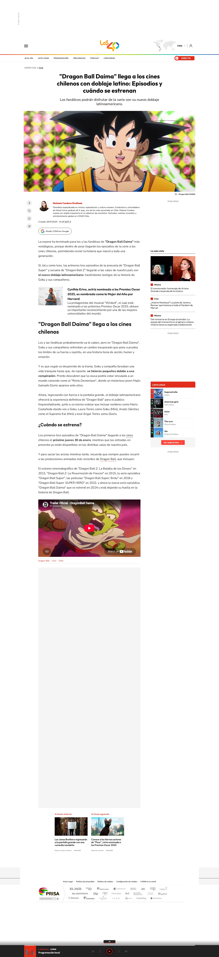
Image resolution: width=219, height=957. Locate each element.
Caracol (162, 889)
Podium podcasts (103, 897)
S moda (128, 897)
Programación (61, 58)
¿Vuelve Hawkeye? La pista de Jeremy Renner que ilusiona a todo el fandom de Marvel (172, 305)
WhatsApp (29, 218)
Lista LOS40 (43, 58)
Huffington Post (79, 893)
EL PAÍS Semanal (138, 893)
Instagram (97, 861)
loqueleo (141, 897)
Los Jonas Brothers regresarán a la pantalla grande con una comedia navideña (71, 842)
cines (129, 435)
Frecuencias (79, 58)
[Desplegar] (109, 941)
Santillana (103, 889)
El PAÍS (75, 889)
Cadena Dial (127, 893)
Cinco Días (116, 893)
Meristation (155, 897)
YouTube (103, 861)
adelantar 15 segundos (119, 951)
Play (109, 951)
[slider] (109, 945)
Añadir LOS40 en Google (57, 231)
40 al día (29, 58)
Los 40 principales (89, 889)
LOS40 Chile (109, 46)
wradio (104, 893)
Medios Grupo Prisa (49, 898)
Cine (41, 68)
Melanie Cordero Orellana (67, 203)
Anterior (93, 951)
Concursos (109, 58)
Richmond (74, 897)
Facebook (29, 203)
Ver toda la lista (171, 442)
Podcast (94, 58)
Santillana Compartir (119, 889)
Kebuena (160, 893)
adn (151, 889)
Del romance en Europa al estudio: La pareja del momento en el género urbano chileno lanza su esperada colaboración (172, 322)
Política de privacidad (85, 881)
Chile (179, 45)
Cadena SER (132, 889)
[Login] (191, 45)
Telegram (29, 226)
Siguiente (126, 951)
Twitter (29, 210)
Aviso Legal (68, 881)
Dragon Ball (108, 459)
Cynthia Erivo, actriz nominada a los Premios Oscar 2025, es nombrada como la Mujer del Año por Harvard (103, 294)
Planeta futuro (149, 893)
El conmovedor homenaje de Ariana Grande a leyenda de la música (170, 290)
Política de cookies (105, 881)
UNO (96, 893)
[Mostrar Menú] (28, 45)
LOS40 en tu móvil (148, 881)
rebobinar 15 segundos (100, 951)
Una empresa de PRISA (49, 891)
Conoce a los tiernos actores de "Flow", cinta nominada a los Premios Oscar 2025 (106, 842)
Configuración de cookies (126, 881)
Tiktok (91, 861)
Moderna (88, 897)
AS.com (142, 889)
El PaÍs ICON (116, 897)
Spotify (121, 861)
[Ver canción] (158, 393)
